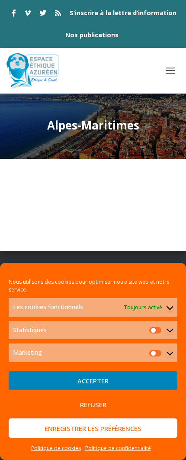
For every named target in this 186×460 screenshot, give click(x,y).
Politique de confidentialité (118, 448)
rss (58, 14)
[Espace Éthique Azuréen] (36, 70)
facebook (14, 14)
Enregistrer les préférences (93, 428)
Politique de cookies (56, 448)
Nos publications (92, 35)
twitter (42, 14)
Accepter (93, 380)
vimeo (28, 14)
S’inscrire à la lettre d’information (123, 13)
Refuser (93, 404)
